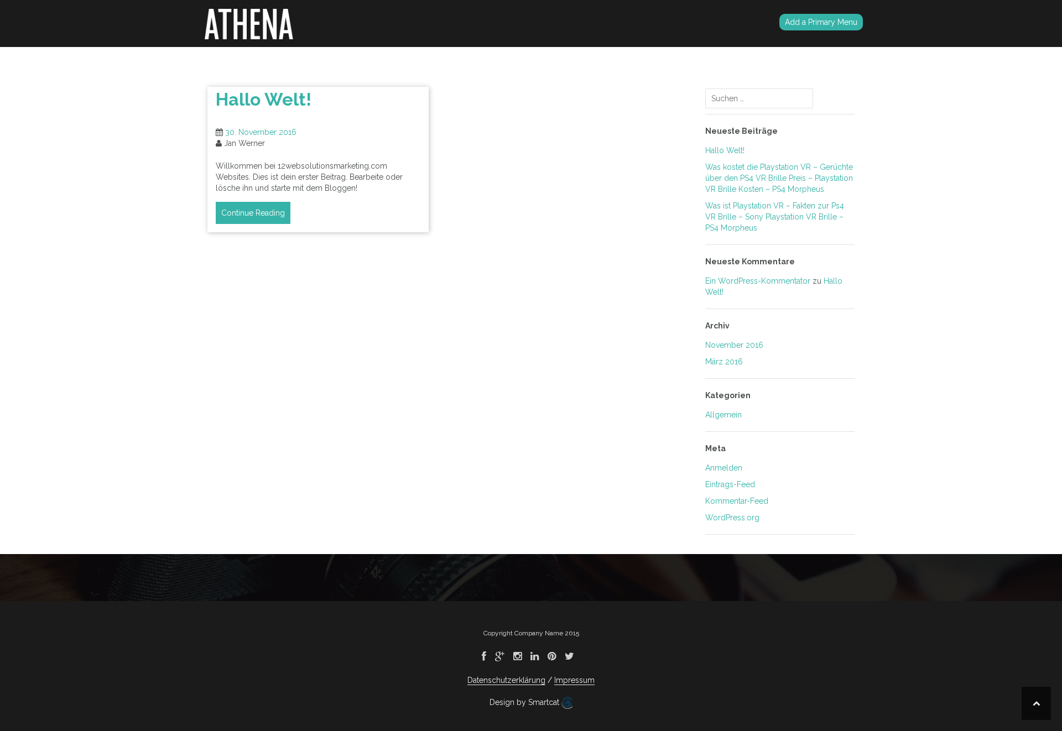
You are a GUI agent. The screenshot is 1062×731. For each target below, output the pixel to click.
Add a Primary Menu (821, 22)
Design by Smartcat (525, 702)
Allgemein (723, 414)
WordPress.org (732, 517)
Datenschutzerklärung (506, 680)
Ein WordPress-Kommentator (757, 280)
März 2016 (724, 361)
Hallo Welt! (263, 99)
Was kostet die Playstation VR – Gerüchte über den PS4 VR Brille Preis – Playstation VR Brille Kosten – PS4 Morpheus (779, 178)
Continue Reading (253, 212)
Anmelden (723, 467)
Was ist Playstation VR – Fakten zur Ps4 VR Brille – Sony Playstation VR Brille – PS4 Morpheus (774, 216)
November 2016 (734, 345)
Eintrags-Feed (730, 484)
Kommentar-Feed (736, 501)
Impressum (574, 680)
